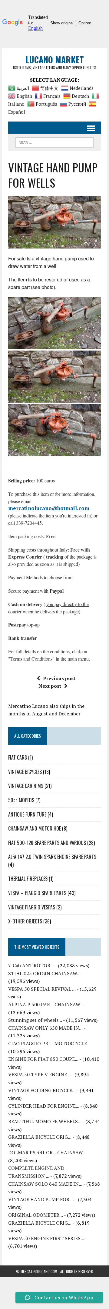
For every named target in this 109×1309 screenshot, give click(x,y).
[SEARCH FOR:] (54, 141)
